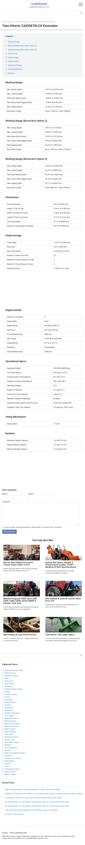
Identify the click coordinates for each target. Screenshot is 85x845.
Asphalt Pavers (10, 673)
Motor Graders (10, 729)
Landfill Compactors (12, 713)
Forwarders (8, 708)
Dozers (7, 697)
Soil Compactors (10, 748)
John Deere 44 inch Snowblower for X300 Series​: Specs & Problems (31, 810)
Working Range (13, 42)
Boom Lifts (8, 681)
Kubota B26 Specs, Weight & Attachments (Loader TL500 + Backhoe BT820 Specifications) (60, 564)
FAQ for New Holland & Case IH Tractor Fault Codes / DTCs (18, 563)
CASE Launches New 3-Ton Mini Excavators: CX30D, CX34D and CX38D (32, 789)
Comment (6, 502)
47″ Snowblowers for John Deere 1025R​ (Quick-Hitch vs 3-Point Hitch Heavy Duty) (37, 802)
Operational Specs (15, 65)
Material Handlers (11, 718)
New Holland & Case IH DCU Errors (19, 634)
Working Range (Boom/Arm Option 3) (22, 50)
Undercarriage (13, 57)
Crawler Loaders (10, 694)
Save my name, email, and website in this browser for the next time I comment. (33, 527)
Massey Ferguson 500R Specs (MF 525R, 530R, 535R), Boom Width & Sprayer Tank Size (20, 600)
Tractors (7, 764)
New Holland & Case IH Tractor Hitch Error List (63, 599)
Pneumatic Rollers (11, 737)
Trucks (7, 766)
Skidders (7, 745)
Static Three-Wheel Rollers (14, 753)
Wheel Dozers (9, 772)
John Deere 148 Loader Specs (60, 634)
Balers (6, 678)
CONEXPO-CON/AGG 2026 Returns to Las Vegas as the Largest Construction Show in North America (44, 794)
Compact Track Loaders (13, 689)
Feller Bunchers (10, 702)
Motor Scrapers (10, 732)
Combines (8, 686)
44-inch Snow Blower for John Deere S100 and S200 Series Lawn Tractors (34, 798)
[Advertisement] (44, 289)
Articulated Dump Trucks (13, 670)
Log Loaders (9, 716)
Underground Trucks (12, 769)
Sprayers (7, 750)
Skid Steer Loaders (11, 742)
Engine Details (13, 61)
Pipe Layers (9, 734)
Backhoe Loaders (11, 676)
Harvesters (8, 710)
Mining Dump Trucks (12, 724)
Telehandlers (9, 761)
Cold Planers (9, 684)
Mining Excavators (11, 726)
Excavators (8, 700)
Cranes (7, 692)
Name (5, 494)
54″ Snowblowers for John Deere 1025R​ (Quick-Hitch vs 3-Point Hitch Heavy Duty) (37, 806)
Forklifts (7, 705)
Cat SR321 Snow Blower (14, 814)
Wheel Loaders (10, 774)
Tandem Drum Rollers (12, 758)
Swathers (8, 756)
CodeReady (39, 4)
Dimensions (12, 54)
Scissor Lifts (9, 740)
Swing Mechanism (15, 69)
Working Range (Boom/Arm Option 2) (22, 46)
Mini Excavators (10, 721)
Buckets (11, 73)
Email (31, 494)
